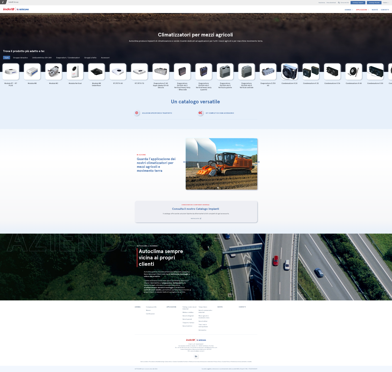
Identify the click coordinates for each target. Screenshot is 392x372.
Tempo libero (203, 307)
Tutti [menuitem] (7, 58)
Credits (250, 361)
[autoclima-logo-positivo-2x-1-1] (16, 7)
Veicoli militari (203, 321)
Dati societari (144, 361)
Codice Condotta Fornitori (180, 361)
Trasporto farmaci (188, 322)
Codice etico (168, 361)
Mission (148, 310)
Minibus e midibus (188, 312)
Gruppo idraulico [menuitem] (20, 58)
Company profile (151, 307)
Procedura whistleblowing (156, 361)
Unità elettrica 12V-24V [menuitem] (42, 58)
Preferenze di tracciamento (239, 361)
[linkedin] (196, 356)
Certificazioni (150, 314)
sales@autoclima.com (210, 347)
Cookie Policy (226, 361)
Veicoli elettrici (187, 326)
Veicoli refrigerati (188, 316)
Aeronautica (202, 330)
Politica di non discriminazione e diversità (201, 361)
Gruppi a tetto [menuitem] (90, 58)
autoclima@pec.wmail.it (197, 351)
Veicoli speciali (187, 319)
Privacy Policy (217, 361)
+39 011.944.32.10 (182, 347)
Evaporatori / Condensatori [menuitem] (68, 58)
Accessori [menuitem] (105, 58)
